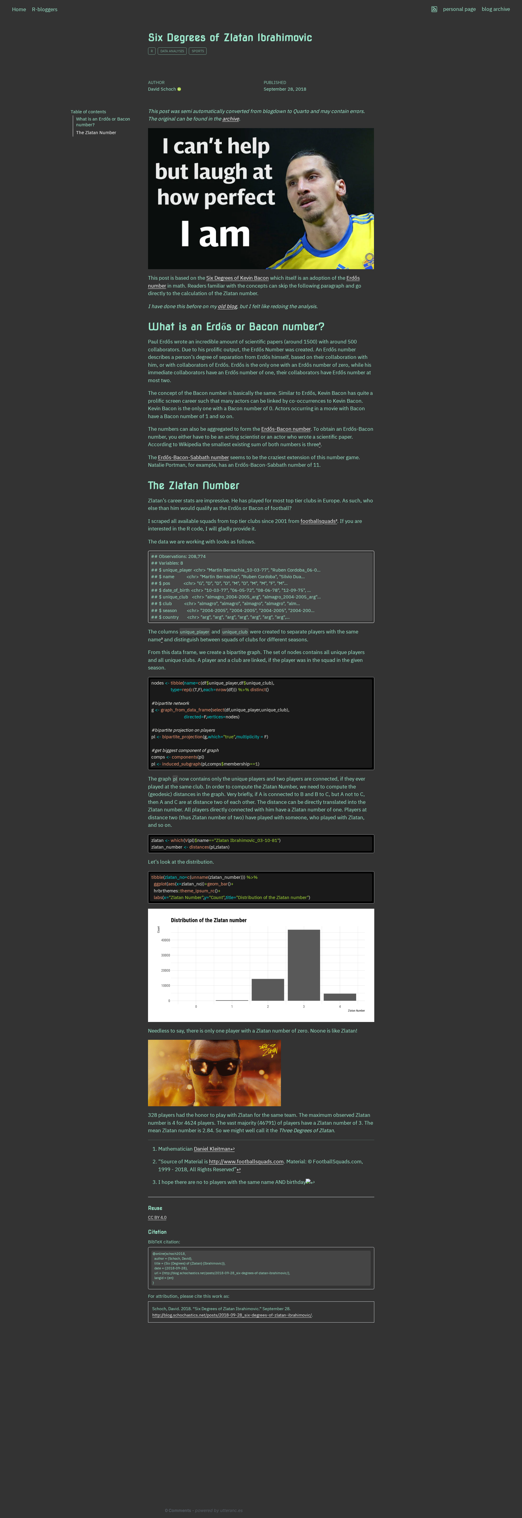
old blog (227, 306)
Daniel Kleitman (212, 1149)
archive (230, 118)
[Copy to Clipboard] (371, 678)
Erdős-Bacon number (286, 429)
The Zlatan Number (96, 132)
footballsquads (318, 521)
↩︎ (232, 1149)
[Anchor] (165, 1207)
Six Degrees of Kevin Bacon (237, 278)
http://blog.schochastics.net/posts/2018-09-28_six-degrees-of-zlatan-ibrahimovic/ (232, 1315)
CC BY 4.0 (157, 1217)
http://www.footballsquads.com (246, 1161)
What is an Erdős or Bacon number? (103, 121)
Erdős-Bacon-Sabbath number (193, 457)
